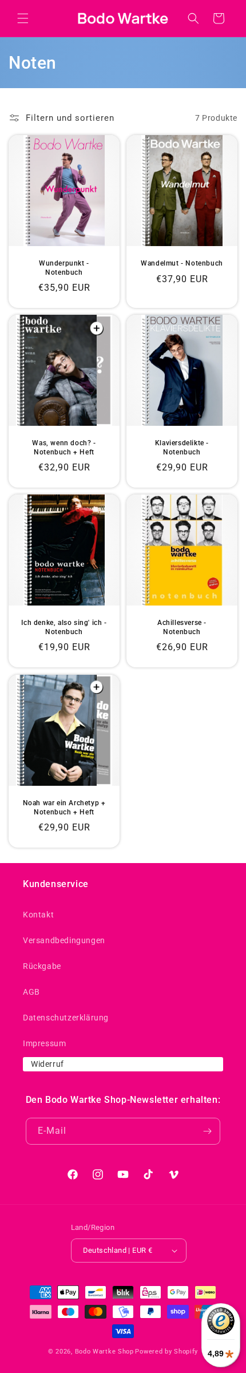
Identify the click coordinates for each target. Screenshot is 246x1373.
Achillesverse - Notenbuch (182, 627)
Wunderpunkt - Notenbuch (64, 267)
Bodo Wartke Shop (104, 1351)
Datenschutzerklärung (66, 1017)
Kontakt (38, 914)
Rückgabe (42, 966)
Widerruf (47, 1064)
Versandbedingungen (64, 940)
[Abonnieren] (207, 1131)
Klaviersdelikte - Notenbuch (182, 447)
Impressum (44, 1043)
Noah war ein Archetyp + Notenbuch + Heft (64, 807)
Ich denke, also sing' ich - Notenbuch (63, 627)
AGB (31, 991)
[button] (22, 18)
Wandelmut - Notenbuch (182, 263)
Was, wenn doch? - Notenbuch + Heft (64, 447)
